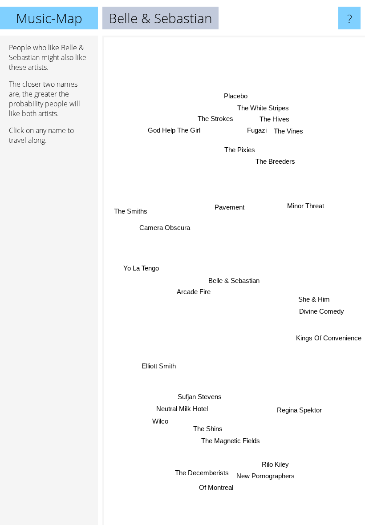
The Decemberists (202, 472)
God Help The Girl (174, 130)
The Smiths (130, 210)
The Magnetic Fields (230, 440)
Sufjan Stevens (199, 396)
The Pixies (240, 149)
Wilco (160, 420)
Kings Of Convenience (328, 339)
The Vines (288, 131)
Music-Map (49, 18)
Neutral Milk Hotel (181, 408)
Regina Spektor (299, 410)
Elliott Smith (158, 365)
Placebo (236, 96)
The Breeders (276, 161)
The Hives (274, 119)
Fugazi (257, 130)
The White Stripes (263, 107)
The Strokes (215, 118)
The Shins (208, 428)
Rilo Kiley (275, 464)
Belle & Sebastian (234, 280)
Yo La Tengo (141, 267)
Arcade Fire (194, 291)
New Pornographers (265, 476)
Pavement (229, 207)
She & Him (313, 299)
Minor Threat (305, 206)
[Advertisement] (48, 287)
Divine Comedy (321, 311)
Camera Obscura (165, 227)
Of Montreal (216, 487)
